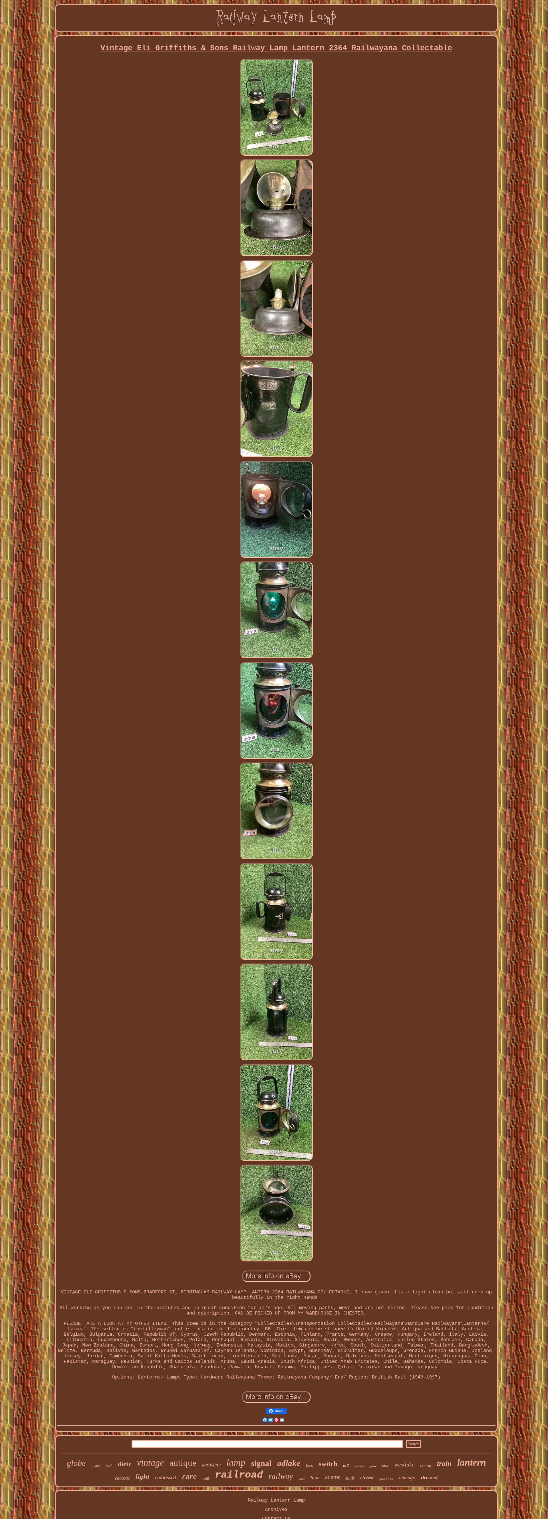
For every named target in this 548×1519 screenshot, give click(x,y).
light (142, 1476)
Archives (276, 1509)
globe (76, 1463)
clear (385, 1466)
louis (350, 1478)
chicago (407, 1477)
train (444, 1463)
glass (373, 1466)
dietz (124, 1464)
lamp (235, 1462)
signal (261, 1463)
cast (302, 1478)
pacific (386, 1479)
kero (309, 1465)
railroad (239, 1475)
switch (328, 1464)
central (425, 1465)
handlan (359, 1466)
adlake (288, 1463)
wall (205, 1478)
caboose (122, 1478)
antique (183, 1463)
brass (95, 1465)
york (109, 1466)
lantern (471, 1462)
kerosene (211, 1465)
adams (332, 1477)
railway (281, 1476)
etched (367, 1477)
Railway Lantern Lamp (276, 1500)
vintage (150, 1462)
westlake (404, 1464)
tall (346, 1465)
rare (189, 1477)
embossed (165, 1477)
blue (315, 1477)
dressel (429, 1477)
